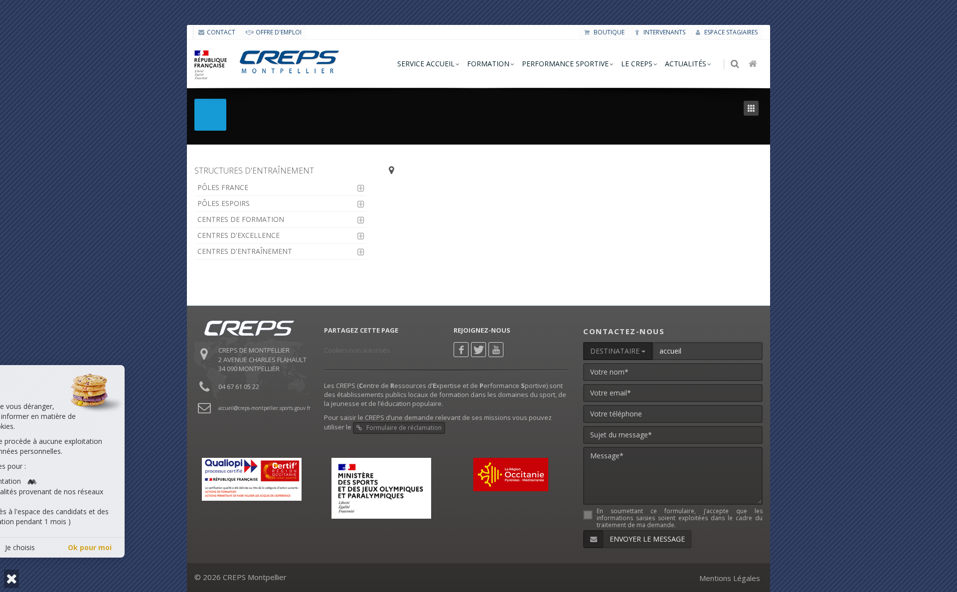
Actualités (685, 63)
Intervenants (663, 32)
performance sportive (565, 63)
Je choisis (111, 547)
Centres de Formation (240, 219)
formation (488, 63)
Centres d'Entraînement (244, 251)
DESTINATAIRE (615, 351)
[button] (11, 579)
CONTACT (221, 32)
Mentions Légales (729, 578)
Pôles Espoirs (223, 203)
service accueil (426, 63)
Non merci (41, 547)
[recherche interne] (735, 64)
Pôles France (222, 187)
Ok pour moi (180, 547)
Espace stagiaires (730, 32)
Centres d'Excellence (238, 235)
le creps (636, 63)
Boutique (608, 32)
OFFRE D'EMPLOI (279, 32)
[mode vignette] (753, 108)
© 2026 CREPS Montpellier (240, 577)
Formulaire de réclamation (403, 427)
